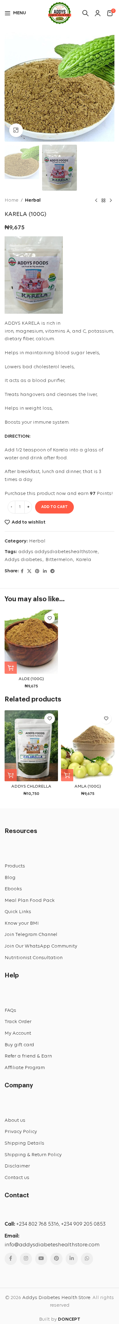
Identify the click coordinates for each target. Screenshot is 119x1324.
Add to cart (54, 507)
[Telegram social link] (52, 571)
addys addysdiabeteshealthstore (57, 551)
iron (9, 331)
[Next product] (110, 200)
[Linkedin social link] (45, 571)
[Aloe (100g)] (31, 642)
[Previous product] (96, 200)
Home (11, 200)
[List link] (59, 866)
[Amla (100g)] (87, 745)
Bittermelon (59, 559)
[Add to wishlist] (49, 618)
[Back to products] (103, 200)
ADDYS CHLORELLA (31, 786)
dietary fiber (19, 339)
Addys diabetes (23, 559)
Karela (83, 559)
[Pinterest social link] (37, 571)
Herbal (33, 200)
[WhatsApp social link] (87, 1259)
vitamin (54, 331)
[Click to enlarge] (16, 130)
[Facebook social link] (22, 571)
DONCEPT (69, 1319)
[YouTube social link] (41, 1259)
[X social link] (29, 571)
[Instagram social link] (26, 1259)
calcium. (45, 339)
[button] (11, 668)
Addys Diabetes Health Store (56, 1297)
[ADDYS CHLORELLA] (31, 745)
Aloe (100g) (31, 679)
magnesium (29, 331)
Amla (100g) (87, 786)
